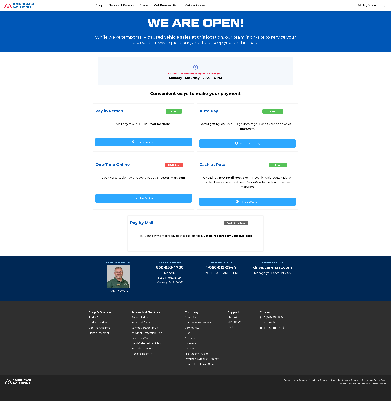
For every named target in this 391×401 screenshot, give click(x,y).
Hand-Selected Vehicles (146, 343)
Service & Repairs (121, 5)
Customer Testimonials (199, 322)
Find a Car (95, 317)
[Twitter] (270, 328)
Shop (99, 5)
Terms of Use (367, 380)
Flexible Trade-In (141, 353)
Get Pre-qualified (166, 5)
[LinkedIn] (280, 328)
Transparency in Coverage (295, 380)
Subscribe (270, 322)
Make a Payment (197, 5)
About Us (190, 317)
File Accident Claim (196, 353)
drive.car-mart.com (272, 267)
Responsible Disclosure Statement (345, 380)
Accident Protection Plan (146, 333)
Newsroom (191, 338)
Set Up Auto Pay (249, 143)
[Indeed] (283, 328)
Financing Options (142, 348)
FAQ (230, 327)
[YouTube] (275, 328)
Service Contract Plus (144, 327)
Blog (188, 333)
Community (192, 327)
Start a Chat (235, 317)
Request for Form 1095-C (200, 364)
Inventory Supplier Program (202, 358)
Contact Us (234, 321)
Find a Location (145, 142)
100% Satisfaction (141, 322)
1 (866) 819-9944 (274, 317)
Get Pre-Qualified (99, 327)
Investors (190, 343)
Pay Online (146, 198)
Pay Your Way (139, 338)
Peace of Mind (140, 317)
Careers (189, 348)
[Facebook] (262, 328)
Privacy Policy (380, 380)
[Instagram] (266, 328)
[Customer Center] (384, 5)
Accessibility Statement (319, 380)
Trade (144, 5)
